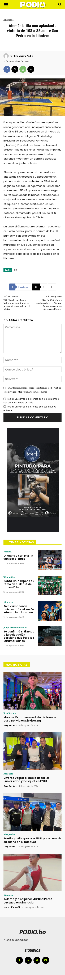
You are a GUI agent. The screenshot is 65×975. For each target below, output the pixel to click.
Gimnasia (8, 602)
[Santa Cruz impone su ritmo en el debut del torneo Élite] (50, 585)
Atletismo (8, 19)
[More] (52, 287)
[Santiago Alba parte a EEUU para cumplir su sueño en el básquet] (32, 812)
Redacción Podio (23, 56)
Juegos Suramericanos (15, 627)
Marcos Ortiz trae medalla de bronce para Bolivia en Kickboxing (29, 719)
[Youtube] (45, 960)
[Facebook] (6, 69)
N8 (15, 270)
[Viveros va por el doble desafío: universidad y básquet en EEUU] (32, 751)
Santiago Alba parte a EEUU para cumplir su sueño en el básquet (32, 840)
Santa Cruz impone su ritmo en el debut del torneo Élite (18, 584)
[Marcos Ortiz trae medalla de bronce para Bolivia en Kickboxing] (32, 691)
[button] (5, 4)
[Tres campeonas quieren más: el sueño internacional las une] (50, 611)
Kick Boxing (9, 713)
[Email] (30, 69)
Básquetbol (9, 577)
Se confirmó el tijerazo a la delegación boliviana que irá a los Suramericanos (18, 636)
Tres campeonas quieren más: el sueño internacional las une (18, 609)
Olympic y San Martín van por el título (18, 557)
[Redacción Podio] (6, 56)
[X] (14, 69)
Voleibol (7, 551)
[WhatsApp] (22, 69)
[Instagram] (28, 960)
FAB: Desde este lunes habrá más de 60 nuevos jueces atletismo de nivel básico (16, 304)
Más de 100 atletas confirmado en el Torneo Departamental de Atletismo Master (49, 304)
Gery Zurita (9, 725)
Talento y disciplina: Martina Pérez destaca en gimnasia (27, 900)
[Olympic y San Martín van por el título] (50, 560)
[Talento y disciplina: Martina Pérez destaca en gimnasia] (32, 872)
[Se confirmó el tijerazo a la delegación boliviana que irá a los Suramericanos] (50, 636)
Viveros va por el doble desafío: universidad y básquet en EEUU (26, 779)
